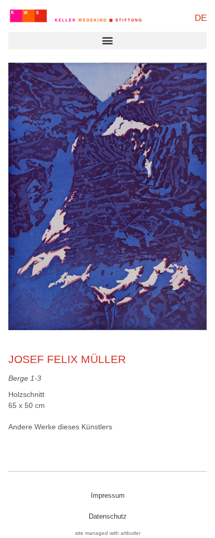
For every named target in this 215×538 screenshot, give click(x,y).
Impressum (108, 495)
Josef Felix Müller (67, 359)
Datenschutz (108, 516)
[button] (107, 40)
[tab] (60, 427)
